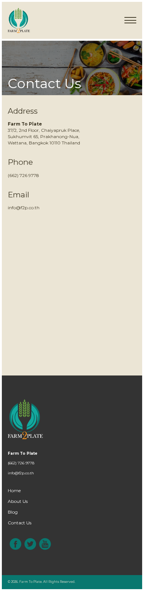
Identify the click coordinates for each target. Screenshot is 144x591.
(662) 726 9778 (23, 175)
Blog (13, 512)
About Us (18, 501)
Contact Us (19, 522)
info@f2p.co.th (24, 207)
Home (14, 490)
